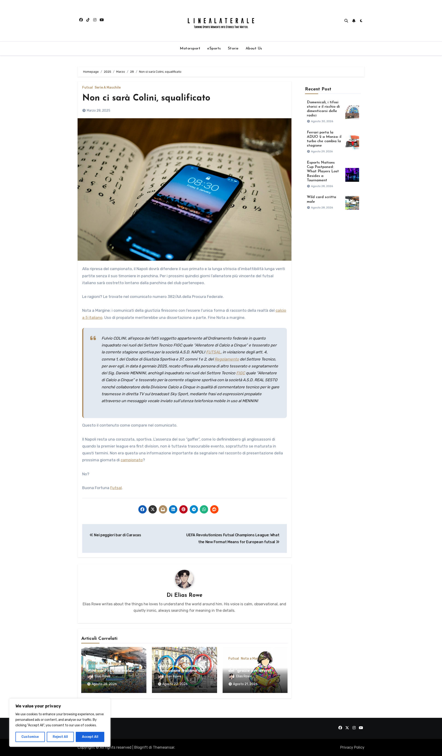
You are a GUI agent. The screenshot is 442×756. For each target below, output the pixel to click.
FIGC (240, 373)
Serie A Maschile (108, 87)
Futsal (87, 87)
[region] (59, 722)
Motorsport (190, 48)
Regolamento (227, 359)
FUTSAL (213, 352)
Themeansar (163, 747)
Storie (233, 48)
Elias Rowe (188, 595)
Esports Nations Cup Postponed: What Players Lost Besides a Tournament (323, 171)
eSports (214, 48)
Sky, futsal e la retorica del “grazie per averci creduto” (251, 671)
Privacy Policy (352, 747)
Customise (30, 737)
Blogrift (141, 747)
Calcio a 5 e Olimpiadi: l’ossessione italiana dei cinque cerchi (181, 671)
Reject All (60, 737)
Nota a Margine (111, 663)
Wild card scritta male (109, 671)
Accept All (90, 737)
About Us (254, 48)
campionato (132, 460)
